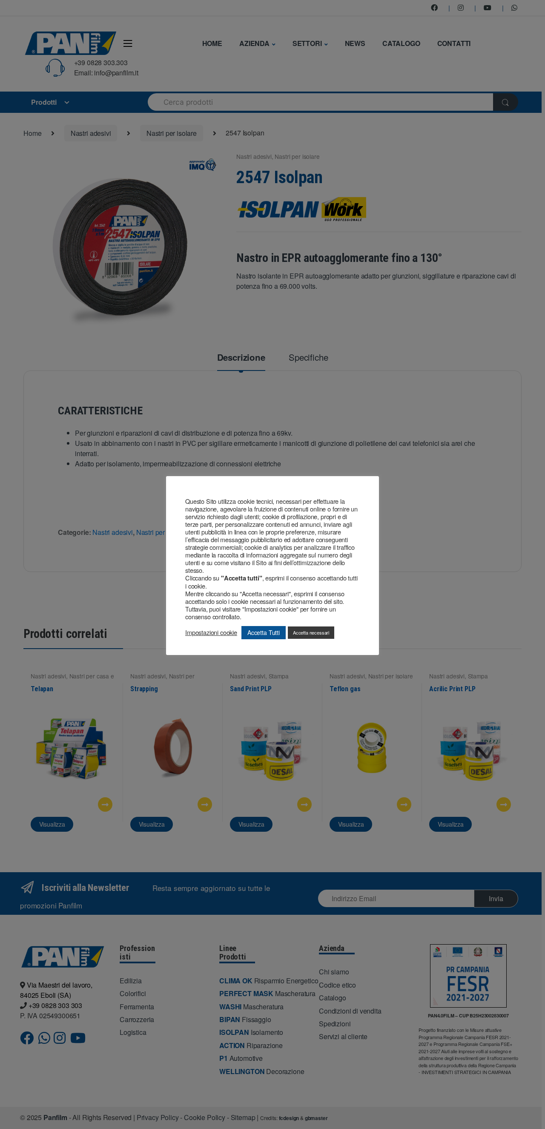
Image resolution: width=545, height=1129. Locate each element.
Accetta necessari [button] (311, 632)
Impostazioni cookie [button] (211, 632)
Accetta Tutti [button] (263, 632)
